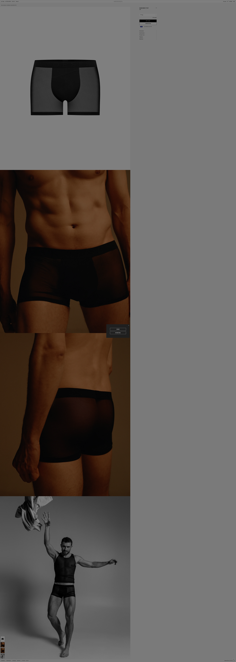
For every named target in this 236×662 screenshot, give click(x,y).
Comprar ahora (148, 23)
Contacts (14, 660)
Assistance (8, 660)
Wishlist (230, 1)
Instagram (18, 660)
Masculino (5, 5)
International (118, 332)
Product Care (141, 34)
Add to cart (148, 20)
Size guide (155, 17)
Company (3, 660)
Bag (234, 1)
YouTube (27, 660)
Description (141, 30)
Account (224, 1)
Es (227, 1)
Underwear (9, 5)
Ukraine (118, 329)
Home (2, 5)
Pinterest (23, 660)
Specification (141, 32)
